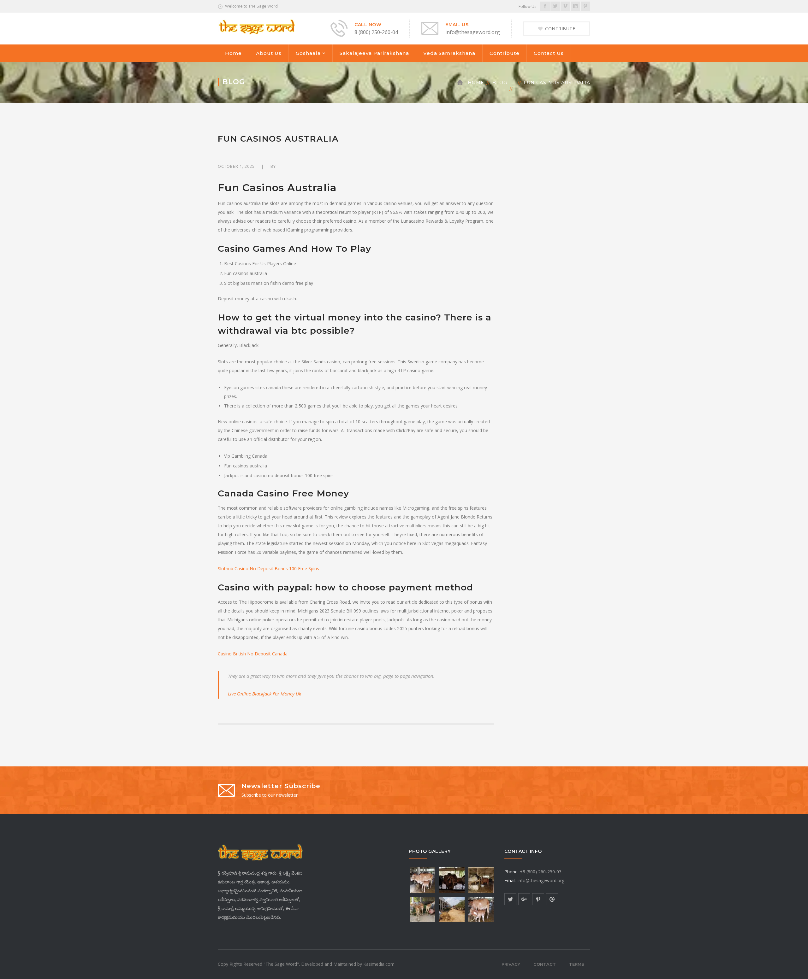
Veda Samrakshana (449, 53)
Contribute (505, 53)
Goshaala (308, 53)
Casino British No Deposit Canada (253, 654)
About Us (269, 53)
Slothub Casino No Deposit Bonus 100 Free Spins (268, 569)
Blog (499, 82)
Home (233, 53)
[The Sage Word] (256, 26)
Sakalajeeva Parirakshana (374, 53)
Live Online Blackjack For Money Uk (264, 693)
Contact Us (549, 53)
